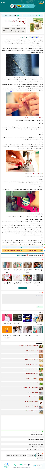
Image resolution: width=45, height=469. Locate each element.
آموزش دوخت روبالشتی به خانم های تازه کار (17, 270)
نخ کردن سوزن (35, 37)
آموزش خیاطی (20, 255)
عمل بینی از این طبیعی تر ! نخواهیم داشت (34, 247)
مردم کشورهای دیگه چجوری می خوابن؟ (7, 322)
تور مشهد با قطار (9, 455)
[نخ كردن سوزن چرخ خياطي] (22, 104)
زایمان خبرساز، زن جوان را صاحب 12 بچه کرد (27, 334)
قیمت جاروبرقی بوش (22, 455)
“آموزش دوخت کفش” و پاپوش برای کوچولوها (7, 282)
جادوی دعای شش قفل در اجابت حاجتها (37, 434)
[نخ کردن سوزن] (22, 65)
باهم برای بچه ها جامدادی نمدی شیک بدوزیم (7, 271)
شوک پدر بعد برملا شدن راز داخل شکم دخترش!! (17, 334)
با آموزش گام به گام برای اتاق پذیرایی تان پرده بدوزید (38, 283)
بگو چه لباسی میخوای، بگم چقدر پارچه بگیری (38, 270)
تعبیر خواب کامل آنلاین (31, 455)
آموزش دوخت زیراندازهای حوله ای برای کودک (17, 282)
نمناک (11, 90)
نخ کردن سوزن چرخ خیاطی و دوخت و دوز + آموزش (15, 22)
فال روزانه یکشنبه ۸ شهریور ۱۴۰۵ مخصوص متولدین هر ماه (12, 247)
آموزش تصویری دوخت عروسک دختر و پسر (28, 282)
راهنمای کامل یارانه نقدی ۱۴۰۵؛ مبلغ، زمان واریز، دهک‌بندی (12, 250)
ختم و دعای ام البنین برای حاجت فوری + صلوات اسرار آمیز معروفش (32, 437)
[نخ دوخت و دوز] (22, 201)
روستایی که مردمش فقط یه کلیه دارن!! (38, 334)
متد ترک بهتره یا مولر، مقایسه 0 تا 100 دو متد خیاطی (28, 271)
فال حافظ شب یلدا (39, 455)
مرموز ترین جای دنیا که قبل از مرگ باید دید (17, 322)
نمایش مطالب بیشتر (22, 288)
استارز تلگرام (15, 455)
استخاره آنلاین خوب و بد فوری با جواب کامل (34, 250)
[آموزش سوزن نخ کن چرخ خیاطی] (22, 161)
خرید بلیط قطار (40, 458)
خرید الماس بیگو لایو (27, 323)
